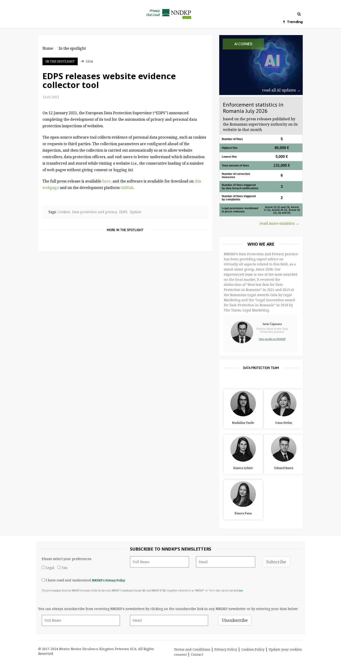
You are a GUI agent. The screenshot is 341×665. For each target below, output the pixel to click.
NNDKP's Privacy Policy (108, 580)
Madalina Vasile (243, 423)
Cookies (64, 212)
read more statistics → (279, 223)
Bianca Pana (243, 513)
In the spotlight (60, 61)
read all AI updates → (281, 90)
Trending (295, 22)
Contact (197, 654)
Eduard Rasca (283, 468)
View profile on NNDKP (272, 339)
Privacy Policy (225, 649)
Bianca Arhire (243, 468)
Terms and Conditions (192, 649)
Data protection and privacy (94, 212)
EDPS (123, 212)
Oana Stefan (283, 423)
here (241, 590)
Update (135, 212)
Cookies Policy (252, 649)
